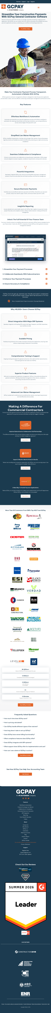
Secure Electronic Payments (25, 189)
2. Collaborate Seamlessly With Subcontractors (21, 274)
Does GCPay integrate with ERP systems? (18, 742)
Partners (18, 1)
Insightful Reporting (25, 206)
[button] (38, 7)
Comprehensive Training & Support (25, 356)
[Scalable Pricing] (25, 334)
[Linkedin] (25, 798)
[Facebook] (23, 798)
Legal (48, 1004)
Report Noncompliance (36, 1004)
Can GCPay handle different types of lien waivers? (21, 726)
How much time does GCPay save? (15, 718)
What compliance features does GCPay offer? (19, 738)
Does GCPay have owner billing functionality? (19, 734)
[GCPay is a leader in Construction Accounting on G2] (25, 930)
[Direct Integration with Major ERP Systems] (25, 317)
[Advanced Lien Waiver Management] (25, 388)
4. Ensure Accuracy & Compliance (16, 284)
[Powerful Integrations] (25, 167)
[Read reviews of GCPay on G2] (25, 933)
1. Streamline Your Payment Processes (17, 269)
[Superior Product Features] (25, 369)
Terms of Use (44, 1004)
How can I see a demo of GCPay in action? (18, 750)
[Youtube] (28, 798)
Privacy (3, 1004)
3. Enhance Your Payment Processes (17, 279)
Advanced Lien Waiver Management (25, 392)
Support (24, 1)
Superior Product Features (25, 373)
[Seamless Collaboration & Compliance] (25, 150)
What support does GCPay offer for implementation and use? (24, 746)
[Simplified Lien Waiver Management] (25, 131)
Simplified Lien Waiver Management (25, 135)
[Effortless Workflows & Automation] (25, 112)
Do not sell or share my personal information (25, 842)
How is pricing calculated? (13, 722)
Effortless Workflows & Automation (25, 116)
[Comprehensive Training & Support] (25, 351)
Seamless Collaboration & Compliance (25, 154)
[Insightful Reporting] (25, 202)
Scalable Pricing (25, 339)
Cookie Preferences (27, 1004)
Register (33, 1)
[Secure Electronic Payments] (25, 184)
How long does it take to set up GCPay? (17, 730)
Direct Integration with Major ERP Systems (25, 321)
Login (28, 1)
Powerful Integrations (25, 172)
